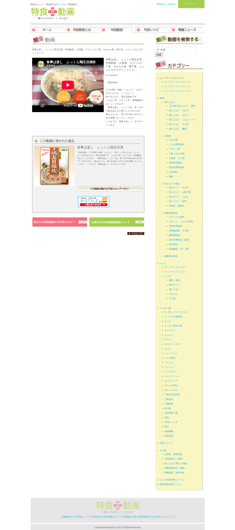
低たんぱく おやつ (179, 115)
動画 (162, 98)
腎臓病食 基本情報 (174, 472)
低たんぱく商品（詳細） (176, 463)
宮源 (166, 417)
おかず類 (173, 140)
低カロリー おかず (179, 187)
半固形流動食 (175, 162)
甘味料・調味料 (176, 206)
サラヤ (167, 339)
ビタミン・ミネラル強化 (181, 221)
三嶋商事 (168, 403)
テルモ (167, 348)
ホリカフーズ (171, 381)
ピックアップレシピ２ (175, 271)
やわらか (173, 294)
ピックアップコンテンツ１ (177, 82)
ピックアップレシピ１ (175, 267)
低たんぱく (169, 102)
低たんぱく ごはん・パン (182, 119)
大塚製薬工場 (171, 413)
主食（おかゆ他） (178, 153)
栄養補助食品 (171, 213)
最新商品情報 (171, 256)
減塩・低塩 (174, 280)
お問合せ (171, 4)
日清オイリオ (171, 422)
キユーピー (169, 330)
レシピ (163, 263)
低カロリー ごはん (179, 196)
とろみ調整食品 (176, 144)
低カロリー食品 (172, 183)
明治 (166, 426)
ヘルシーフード (172, 376)
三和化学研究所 (172, 394)
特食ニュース (166, 443)
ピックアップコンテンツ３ (177, 91)
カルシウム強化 (176, 217)
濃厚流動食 (174, 235)
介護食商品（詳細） (174, 459)
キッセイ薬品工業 (173, 326)
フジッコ (168, 367)
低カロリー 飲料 (178, 201)
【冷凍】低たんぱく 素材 (182, 106)
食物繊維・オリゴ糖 (179, 249)
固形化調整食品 (176, 167)
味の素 (167, 408)
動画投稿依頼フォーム (171, 484)
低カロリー (174, 284)
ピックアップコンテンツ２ (177, 86)
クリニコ (168, 335)
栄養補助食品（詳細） (175, 468)
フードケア (169, 371)
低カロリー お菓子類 (180, 192)
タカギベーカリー (173, 344)
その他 (172, 298)
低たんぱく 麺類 (178, 129)
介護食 (167, 136)
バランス (168, 362)
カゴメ (167, 321)
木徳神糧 (168, 431)
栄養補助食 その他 (179, 230)
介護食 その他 (176, 158)
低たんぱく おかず (179, 110)
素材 (171, 176)
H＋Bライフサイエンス (175, 312)
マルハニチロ (171, 390)
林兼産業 (168, 436)
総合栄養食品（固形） (180, 239)
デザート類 (174, 149)
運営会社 (161, 4)
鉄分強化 (173, 244)
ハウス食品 (169, 358)
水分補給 (173, 172)
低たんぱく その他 (179, 124)
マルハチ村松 (171, 385)
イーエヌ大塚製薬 (173, 316)
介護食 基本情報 (173, 454)
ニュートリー (171, 353)
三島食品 (168, 399)
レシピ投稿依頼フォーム (172, 479)
